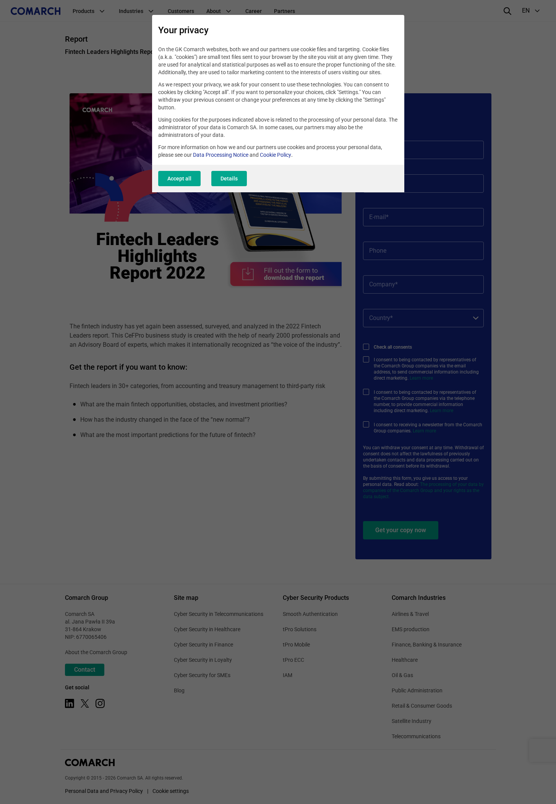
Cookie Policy (275, 155)
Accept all (179, 178)
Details (229, 178)
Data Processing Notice (220, 155)
